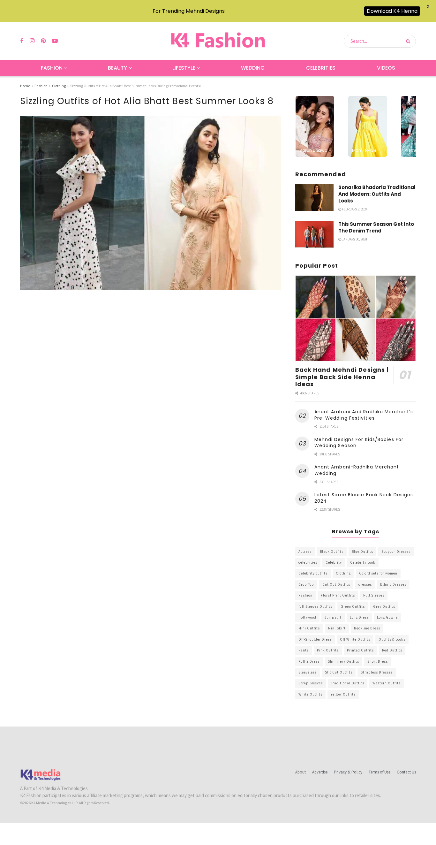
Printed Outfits (360, 650)
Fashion (52, 68)
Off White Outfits (355, 639)
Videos (386, 68)
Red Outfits (392, 650)
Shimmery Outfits (343, 661)
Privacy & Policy (348, 772)
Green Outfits (353, 606)
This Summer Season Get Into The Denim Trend (376, 227)
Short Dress (377, 661)
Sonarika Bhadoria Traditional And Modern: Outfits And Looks (377, 194)
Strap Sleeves (310, 683)
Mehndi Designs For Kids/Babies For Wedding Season (358, 442)
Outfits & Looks (392, 639)
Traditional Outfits (347, 683)
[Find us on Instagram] (32, 41)
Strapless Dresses (377, 672)
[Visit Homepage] (218, 41)
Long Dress (359, 617)
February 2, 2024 (354, 209)
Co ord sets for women (378, 573)
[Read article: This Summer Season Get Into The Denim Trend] (314, 234)
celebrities (307, 562)
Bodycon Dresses (395, 551)
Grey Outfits (384, 606)
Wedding (253, 68)
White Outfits (310, 694)
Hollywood (307, 617)
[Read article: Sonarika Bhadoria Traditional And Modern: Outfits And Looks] (314, 197)
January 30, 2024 (354, 239)
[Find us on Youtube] (55, 41)
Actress (305, 551)
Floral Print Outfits (338, 595)
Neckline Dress (367, 628)
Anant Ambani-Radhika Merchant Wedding (356, 470)
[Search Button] (409, 41)
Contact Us (406, 772)
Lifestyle (183, 68)
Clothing (59, 85)
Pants (303, 650)
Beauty (117, 68)
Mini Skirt (337, 628)
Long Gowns (387, 617)
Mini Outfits (309, 628)
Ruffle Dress (308, 661)
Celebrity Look (362, 562)
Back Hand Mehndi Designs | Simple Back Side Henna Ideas (342, 377)
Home (25, 85)
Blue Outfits (362, 551)
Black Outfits (331, 551)
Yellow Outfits (343, 694)
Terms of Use (379, 772)
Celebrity (334, 562)
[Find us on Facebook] (21, 41)
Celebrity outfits (312, 573)
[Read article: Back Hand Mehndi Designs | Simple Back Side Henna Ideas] (355, 318)
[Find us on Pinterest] (43, 41)
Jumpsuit (333, 617)
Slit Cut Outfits (338, 672)
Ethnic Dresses (393, 584)
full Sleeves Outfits (315, 606)
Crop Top (306, 584)
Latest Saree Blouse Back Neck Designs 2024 (363, 497)
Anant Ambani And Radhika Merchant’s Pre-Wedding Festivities (363, 414)
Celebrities (320, 68)
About (300, 772)
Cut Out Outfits (336, 584)
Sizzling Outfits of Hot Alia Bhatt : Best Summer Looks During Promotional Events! (135, 85)
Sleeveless (307, 672)
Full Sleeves (373, 595)
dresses (365, 584)
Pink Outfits (328, 650)
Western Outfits (386, 683)
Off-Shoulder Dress (315, 639)
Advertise (319, 772)
